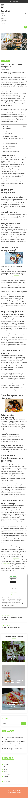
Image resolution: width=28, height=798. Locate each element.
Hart (5, 766)
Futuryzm (6, 764)
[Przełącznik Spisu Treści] (24, 126)
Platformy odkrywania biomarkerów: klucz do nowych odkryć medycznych (15, 745)
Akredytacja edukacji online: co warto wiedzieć (13, 738)
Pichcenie (5, 60)
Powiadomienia (8, 779)
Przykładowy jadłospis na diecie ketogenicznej (13, 138)
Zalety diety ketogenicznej (8, 130)
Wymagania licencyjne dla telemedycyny (14, 741)
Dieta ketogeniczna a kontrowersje (11, 151)
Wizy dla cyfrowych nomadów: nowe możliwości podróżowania (13, 749)
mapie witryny (6, 563)
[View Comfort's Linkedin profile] (12, 588)
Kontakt (9, 790)
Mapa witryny (17, 790)
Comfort (5, 10)
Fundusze (6, 762)
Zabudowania (7, 781)
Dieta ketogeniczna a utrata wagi (10, 141)
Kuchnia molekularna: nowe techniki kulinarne (14, 658)
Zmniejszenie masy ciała (9, 131)
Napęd (5, 771)
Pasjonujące (7, 774)
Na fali (5, 769)
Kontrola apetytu (8, 133)
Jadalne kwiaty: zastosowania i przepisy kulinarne (14, 704)
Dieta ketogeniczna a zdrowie (9, 140)
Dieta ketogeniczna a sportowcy (10, 149)
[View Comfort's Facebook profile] (15, 588)
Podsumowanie (8, 128)
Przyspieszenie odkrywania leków (12, 735)
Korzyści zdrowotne (9, 145)
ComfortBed (16, 558)
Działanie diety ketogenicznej (11, 143)
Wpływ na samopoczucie (10, 146)
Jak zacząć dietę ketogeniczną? (10, 136)
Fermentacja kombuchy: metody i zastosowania (14, 681)
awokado (16, 275)
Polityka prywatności (14, 792)
